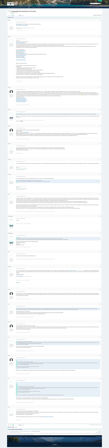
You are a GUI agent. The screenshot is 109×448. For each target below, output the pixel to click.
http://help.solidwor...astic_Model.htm (47, 416)
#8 (99, 174)
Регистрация (99, 0)
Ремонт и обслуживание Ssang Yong (14, 431)
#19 (99, 378)
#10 (99, 216)
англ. (29, 133)
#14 (99, 289)
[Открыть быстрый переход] (101, 7)
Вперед (20, 15)
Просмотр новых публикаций (94, 7)
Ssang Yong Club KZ (9, 434)
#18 (99, 355)
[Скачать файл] (68, 270)
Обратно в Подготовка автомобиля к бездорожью (95, 424)
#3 (99, 87)
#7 (99, 159)
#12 (99, 251)
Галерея (39, 7)
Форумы (29, 7)
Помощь (26, 436)
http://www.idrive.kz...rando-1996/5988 (22, 25)
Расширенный (101, 3)
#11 (99, 233)
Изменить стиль (10, 436)
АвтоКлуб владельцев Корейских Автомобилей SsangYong (17, 7)
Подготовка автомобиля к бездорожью (25, 431)
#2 (99, 36)
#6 (99, 143)
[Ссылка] (21, 42)
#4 (99, 109)
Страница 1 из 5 (10, 15)
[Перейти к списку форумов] (10, 3)
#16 (99, 321)
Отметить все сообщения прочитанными (18, 436)
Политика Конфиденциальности (98, 434)
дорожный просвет (26, 132)
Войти (96, 0)
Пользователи (34, 7)
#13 (99, 266)
